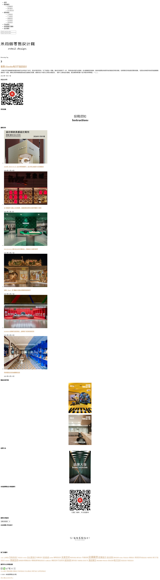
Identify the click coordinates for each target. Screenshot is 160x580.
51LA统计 (3, 571)
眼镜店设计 (27, 560)
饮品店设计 (124, 560)
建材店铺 (116, 557)
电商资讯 (149, 557)
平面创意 (85, 557)
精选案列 (6, 4)
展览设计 (79, 557)
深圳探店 (10, 22)
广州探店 (10, 16)
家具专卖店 (73, 557)
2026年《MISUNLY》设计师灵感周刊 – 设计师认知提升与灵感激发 (24, 166)
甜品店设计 (144, 557)
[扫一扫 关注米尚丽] (12, 105)
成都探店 (10, 18)
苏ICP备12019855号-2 (7, 578)
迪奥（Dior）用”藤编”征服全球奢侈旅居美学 (17, 290)
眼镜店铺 (35, 560)
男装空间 (14, 560)
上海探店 (10, 14)
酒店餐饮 (10, 8)
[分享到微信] (4, 569)
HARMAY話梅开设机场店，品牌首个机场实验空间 (19, 331)
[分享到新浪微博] (7, 569)
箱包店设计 (41, 560)
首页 (5, 2)
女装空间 (65, 557)
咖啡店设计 (57, 557)
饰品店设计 (130, 560)
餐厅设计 (35, 571)
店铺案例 (10, 6)
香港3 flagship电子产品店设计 (14, 66)
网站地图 (9, 571)
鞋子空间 (117, 560)
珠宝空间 (138, 557)
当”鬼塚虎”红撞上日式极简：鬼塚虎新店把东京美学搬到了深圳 (22, 208)
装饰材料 (68, 560)
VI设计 (2, 557)
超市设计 (75, 560)
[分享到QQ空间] (12, 569)
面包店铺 (111, 560)
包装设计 (39, 557)
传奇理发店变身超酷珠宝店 (12, 372)
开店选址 (121, 557)
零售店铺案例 (99, 560)
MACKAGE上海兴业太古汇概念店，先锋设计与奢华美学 (21, 249)
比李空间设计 (42, 571)
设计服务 (6, 28)
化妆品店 (46, 557)
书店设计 (20, 557)
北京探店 (10, 20)
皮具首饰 (21, 560)
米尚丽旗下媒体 (8, 26)
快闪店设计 (21, 571)
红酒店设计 (48, 560)
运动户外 (85, 560)
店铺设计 (102, 557)
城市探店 (6, 12)
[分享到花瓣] (9, 569)
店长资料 (110, 557)
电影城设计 (7, 560)
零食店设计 (105, 560)
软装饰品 (80, 560)
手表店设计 (126, 557)
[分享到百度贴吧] (15, 569)
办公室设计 (10, 10)
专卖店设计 (13, 557)
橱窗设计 (131, 557)
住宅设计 (25, 557)
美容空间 (55, 560)
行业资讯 (6, 24)
